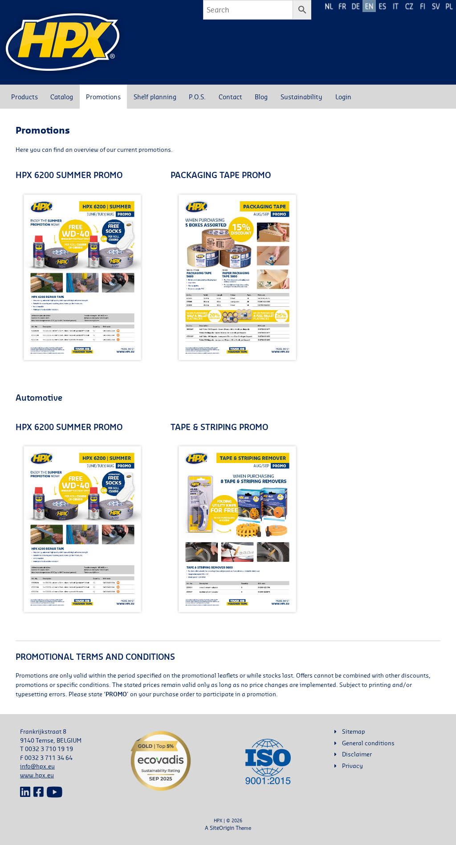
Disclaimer (357, 754)
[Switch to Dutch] (329, 6)
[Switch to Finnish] (422, 6)
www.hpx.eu (37, 775)
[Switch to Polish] (449, 6)
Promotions (103, 97)
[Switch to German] (355, 6)
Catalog (61, 97)
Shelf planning (155, 97)
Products (24, 97)
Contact (230, 97)
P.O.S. (197, 97)
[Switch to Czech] (409, 6)
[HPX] (62, 42)
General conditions (368, 743)
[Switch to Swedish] (436, 6)
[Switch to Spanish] (382, 6)
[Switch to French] (342, 6)
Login (343, 97)
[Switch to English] (369, 6)
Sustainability (301, 97)
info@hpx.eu (37, 766)
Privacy (352, 765)
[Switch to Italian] (396, 6)
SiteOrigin (222, 828)
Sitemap (353, 731)
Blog (261, 97)
